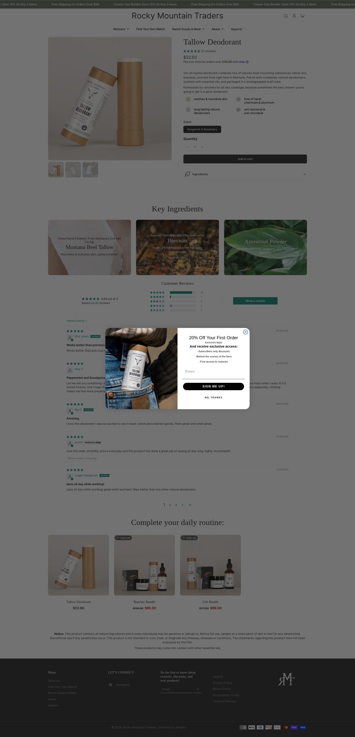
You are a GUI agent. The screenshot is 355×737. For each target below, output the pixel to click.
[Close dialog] (245, 332)
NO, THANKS (213, 397)
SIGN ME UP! (213, 386)
